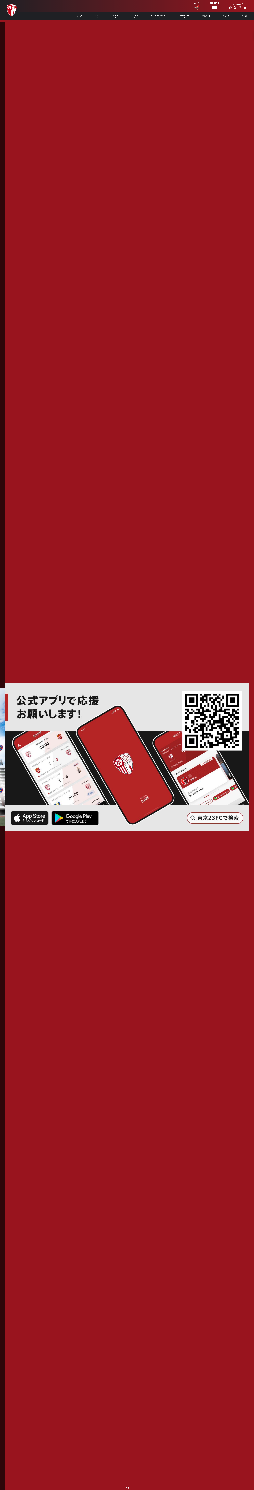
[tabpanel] (127, 745)
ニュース (78, 16)
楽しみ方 (226, 16)
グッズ (244, 16)
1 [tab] (126, 1487)
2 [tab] (128, 1487)
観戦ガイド (206, 16)
